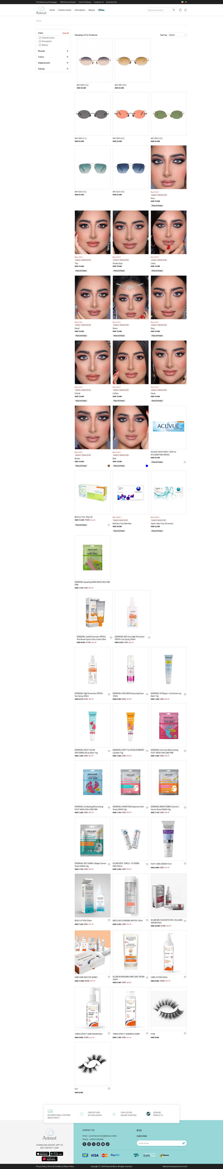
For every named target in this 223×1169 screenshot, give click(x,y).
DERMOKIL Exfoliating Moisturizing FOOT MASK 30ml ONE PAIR (89, 808)
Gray (152, 328)
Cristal (77, 393)
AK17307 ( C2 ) (118, 138)
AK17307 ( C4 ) (82, 85)
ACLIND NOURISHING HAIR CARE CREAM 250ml (128, 978)
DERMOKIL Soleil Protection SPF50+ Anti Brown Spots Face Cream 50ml (91, 638)
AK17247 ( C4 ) (80, 191)
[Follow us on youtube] (103, 1144)
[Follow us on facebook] (84, 1144)
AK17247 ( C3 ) (118, 191)
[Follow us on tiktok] (108, 1144)
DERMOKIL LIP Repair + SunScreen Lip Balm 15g (166, 695)
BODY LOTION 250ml (83, 920)
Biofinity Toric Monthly (122, 523)
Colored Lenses (64, 9)
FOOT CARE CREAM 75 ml (161, 863)
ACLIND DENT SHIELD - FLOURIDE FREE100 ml (126, 864)
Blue (114, 458)
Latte (153, 263)
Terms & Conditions (55, 1166)
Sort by (163, 35)
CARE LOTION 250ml (159, 977)
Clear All (66, 33)
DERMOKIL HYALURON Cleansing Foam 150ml (128, 695)
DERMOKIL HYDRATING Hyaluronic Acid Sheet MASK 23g (128, 808)
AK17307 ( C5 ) (120, 85)
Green (115, 328)
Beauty (92, 9)
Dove (153, 198)
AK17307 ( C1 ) (80, 138)
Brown (77, 458)
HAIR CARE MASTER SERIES (86, 977)
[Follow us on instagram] (89, 1144)
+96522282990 (96, 1139)
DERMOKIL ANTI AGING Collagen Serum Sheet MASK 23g (90, 864)
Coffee (115, 393)
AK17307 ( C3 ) (156, 138)
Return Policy (69, 1166)
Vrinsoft (184, 1166)
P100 (153, 1034)
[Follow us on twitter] (94, 1144)
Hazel (77, 328)
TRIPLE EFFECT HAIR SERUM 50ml (88, 1034)
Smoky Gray (117, 263)
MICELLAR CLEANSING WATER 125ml (127, 920)
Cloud (153, 393)
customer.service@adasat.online (103, 1135)
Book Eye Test (111, 2)
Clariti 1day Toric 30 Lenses (162, 523)
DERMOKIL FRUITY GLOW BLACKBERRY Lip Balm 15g (128, 751)
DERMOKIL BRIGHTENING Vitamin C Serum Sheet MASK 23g (165, 808)
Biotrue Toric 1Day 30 (83, 517)
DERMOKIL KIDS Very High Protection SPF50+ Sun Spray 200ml (130, 638)
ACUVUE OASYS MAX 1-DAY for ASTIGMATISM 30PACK (163, 453)
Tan (76, 263)
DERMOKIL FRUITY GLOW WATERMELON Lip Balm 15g (86, 751)
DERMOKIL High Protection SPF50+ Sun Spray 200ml (89, 695)
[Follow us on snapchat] (98, 1144)
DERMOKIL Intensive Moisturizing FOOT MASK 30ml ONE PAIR (164, 751)
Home (52, 9)
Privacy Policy (41, 1166)
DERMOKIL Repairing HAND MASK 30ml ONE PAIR (92, 583)
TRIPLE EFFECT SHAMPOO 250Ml (126, 1034)
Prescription (80, 9)
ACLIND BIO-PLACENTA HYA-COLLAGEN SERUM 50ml (166, 921)
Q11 (76, 1089)
